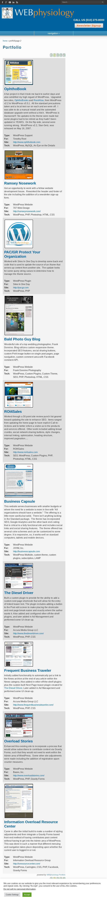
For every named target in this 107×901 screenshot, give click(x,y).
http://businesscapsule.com (26, 551)
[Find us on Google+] (6, 2)
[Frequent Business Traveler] (18, 666)
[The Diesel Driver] (18, 588)
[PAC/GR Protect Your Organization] (18, 248)
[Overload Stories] (18, 737)
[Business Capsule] (18, 497)
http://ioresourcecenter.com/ (26, 864)
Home (5, 41)
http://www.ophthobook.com (26, 142)
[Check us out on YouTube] (10, 2)
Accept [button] (27, 895)
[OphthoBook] (18, 84)
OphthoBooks (21, 100)
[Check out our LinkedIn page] (13, 2)
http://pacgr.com (21, 287)
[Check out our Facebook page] (2, 2)
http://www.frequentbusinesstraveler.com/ (33, 705)
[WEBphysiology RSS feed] (17, 2)
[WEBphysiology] (38, 13)
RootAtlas (39, 100)
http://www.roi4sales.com (25, 452)
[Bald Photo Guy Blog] (18, 335)
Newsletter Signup (89, 25)
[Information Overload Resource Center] (18, 817)
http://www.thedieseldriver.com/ (28, 633)
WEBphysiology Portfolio (56, 875)
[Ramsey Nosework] (18, 179)
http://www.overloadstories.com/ (28, 775)
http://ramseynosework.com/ (27, 211)
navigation (54, 33)
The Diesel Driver (13, 688)
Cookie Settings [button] (12, 895)
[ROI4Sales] (18, 407)
